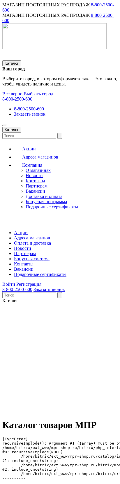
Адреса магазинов (39, 156)
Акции (28, 148)
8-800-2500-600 (17, 99)
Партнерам (36, 185)
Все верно (12, 93)
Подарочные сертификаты (52, 206)
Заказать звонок (29, 114)
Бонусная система (32, 258)
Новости (34, 175)
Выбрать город (38, 93)
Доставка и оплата (44, 196)
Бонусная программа (46, 201)
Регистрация (28, 284)
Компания (31, 165)
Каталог (12, 63)
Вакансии (35, 191)
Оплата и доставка (32, 243)
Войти (8, 284)
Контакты (35, 180)
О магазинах (38, 170)
